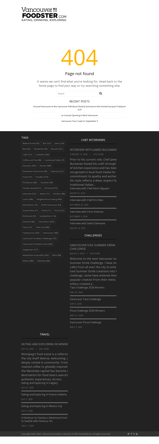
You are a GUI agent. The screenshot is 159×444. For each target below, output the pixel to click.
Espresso (57, 171)
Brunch (57, 148)
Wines (28, 260)
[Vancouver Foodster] (44, 20)
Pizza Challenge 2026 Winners (87, 310)
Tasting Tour (31, 232)
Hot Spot (50, 188)
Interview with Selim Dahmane (87, 223)
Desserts (29, 165)
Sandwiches (47, 216)
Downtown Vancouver (35, 171)
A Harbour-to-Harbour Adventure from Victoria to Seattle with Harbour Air (49, 419)
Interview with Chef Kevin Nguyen (89, 188)
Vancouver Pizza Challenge (85, 322)
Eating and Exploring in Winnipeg (46, 344)
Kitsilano (59, 193)
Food (27, 176)
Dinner (45, 165)
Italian (44, 193)
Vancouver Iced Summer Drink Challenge (92, 247)
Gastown (46, 182)
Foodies (42, 176)
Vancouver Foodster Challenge (40, 238)
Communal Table (54, 160)
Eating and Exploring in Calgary (39, 383)
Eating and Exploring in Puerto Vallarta (44, 394)
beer (59, 143)
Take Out (42, 227)
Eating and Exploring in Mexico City (41, 406)
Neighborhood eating (49, 199)
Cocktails (42, 154)
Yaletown (43, 260)
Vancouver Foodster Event (37, 244)
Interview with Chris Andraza (86, 211)
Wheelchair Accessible (36, 255)
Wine (56, 255)
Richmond (29, 216)
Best (27, 148)
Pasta (46, 210)
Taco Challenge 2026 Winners (87, 287)
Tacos (27, 227)
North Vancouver (51, 204)
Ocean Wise (30, 210)
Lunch (28, 199)
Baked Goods (31, 143)
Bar (47, 143)
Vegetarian (30, 249)
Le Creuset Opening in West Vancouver (79, 115)
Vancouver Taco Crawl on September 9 (79, 121)
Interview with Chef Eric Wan (86, 200)
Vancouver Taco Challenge (85, 299)
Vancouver (50, 232)
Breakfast (40, 148)
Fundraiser (30, 182)
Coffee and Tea (32, 160)
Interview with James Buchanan (94, 150)
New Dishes (30, 204)
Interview (29, 193)
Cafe (27, 154)
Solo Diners (46, 221)
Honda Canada (32, 188)
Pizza (59, 210)
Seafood (29, 221)
